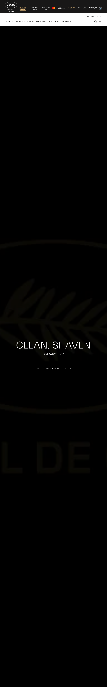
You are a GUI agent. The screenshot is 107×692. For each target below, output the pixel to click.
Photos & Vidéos (40, 21)
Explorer (50, 21)
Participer (57, 21)
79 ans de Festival (28, 21)
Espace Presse (67, 21)
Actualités (9, 21)
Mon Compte (91, 16)
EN (100, 16)
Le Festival (17, 21)
